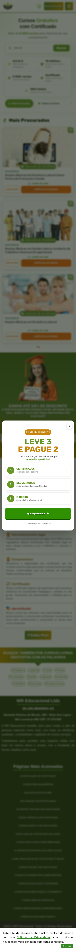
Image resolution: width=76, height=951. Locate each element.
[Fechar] (69, 426)
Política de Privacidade (33, 937)
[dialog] (38, 475)
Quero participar (36, 513)
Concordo (67, 946)
